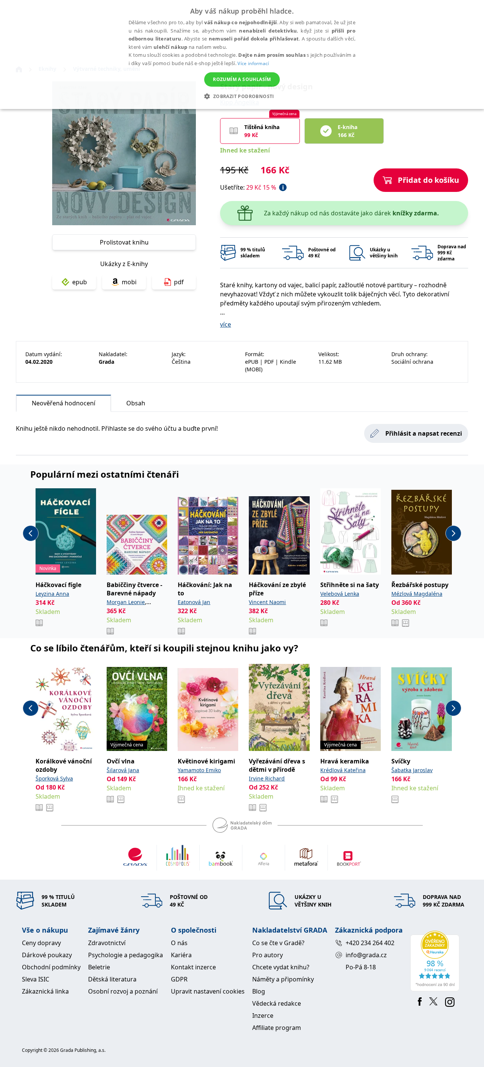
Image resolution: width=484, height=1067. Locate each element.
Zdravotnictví (107, 943)
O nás (179, 943)
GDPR (179, 979)
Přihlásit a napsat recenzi (423, 433)
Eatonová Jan (194, 602)
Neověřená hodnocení (63, 403)
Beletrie (99, 967)
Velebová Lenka (339, 593)
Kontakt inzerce (193, 967)
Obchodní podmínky (51, 967)
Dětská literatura (112, 979)
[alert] (242, 54)
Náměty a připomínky (283, 979)
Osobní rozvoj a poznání (123, 991)
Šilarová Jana (123, 770)
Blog (258, 991)
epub (79, 282)
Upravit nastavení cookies (208, 991)
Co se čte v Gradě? (278, 943)
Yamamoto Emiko (199, 770)
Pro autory (267, 955)
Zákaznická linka (45, 991)
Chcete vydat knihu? (280, 967)
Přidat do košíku (428, 180)
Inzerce (262, 1015)
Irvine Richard (267, 778)
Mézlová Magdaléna (416, 593)
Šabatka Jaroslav (412, 770)
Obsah (135, 403)
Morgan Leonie (126, 602)
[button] (242, 96)
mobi (129, 282)
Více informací (253, 63)
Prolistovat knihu (124, 242)
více (225, 324)
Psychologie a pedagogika (125, 955)
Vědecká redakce (276, 1003)
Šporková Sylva (54, 778)
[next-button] (453, 533)
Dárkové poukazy (47, 955)
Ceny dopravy (41, 943)
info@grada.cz (366, 955)
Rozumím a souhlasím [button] (242, 79)
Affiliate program (276, 1027)
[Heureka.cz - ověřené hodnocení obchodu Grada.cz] (436, 961)
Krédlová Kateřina (343, 770)
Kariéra (181, 955)
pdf (179, 282)
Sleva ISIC (35, 979)
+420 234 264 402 (370, 943)
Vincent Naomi (267, 602)
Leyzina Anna (52, 593)
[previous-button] (31, 533)
